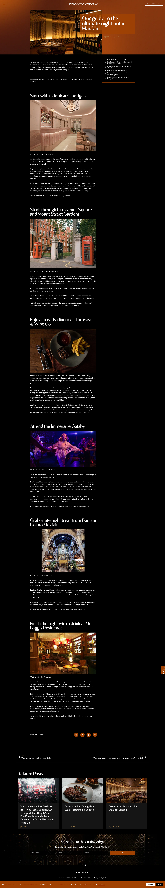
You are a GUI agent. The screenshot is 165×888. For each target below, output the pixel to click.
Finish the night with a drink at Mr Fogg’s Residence (118, 78)
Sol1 (104, 878)
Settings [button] (159, 884)
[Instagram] (85, 865)
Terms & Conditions (81, 878)
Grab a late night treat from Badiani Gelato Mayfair (119, 74)
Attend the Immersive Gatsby (117, 70)
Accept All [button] (150, 884)
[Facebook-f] (80, 865)
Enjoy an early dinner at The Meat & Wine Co (119, 67)
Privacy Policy (93, 878)
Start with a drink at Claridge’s (117, 59)
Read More (101, 885)
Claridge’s (41, 159)
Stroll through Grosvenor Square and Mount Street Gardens (119, 63)
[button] (76, 735)
